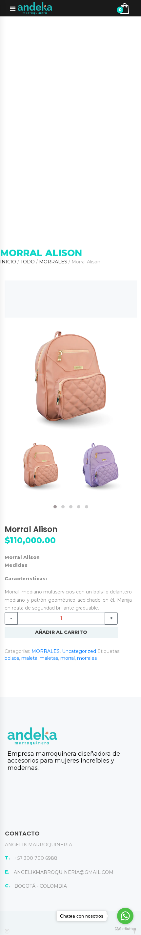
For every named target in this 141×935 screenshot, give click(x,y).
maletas (49, 658)
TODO (27, 262)
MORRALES (53, 262)
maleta (29, 658)
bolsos (12, 658)
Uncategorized (79, 651)
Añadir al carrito (61, 632)
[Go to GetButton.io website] (125, 928)
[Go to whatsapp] (125, 916)
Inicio (8, 262)
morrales (87, 658)
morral (67, 658)
